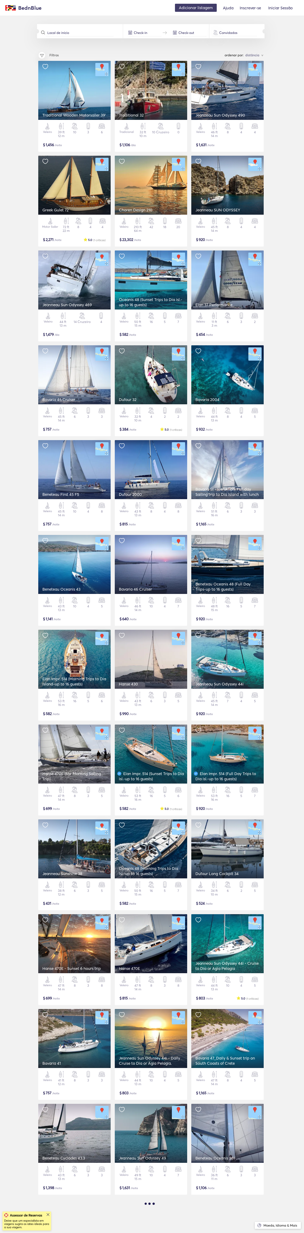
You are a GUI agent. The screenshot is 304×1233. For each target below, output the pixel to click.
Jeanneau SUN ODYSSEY (217, 209)
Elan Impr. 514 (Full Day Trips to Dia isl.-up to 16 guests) (225, 776)
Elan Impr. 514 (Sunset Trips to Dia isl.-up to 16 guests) (151, 776)
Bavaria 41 (51, 1063)
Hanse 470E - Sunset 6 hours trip (71, 968)
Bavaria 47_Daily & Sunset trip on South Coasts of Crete (225, 1061)
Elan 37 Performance (213, 304)
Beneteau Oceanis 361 (215, 1158)
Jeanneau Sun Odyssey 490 (220, 115)
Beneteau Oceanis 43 (61, 589)
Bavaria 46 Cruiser (135, 589)
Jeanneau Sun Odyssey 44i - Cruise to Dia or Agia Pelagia (227, 966)
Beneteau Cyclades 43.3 (63, 1158)
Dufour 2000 (130, 494)
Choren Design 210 (135, 209)
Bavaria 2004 (207, 399)
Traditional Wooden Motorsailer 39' (74, 115)
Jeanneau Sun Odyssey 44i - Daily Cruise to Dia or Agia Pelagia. (149, 1061)
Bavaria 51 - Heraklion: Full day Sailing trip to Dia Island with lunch (227, 492)
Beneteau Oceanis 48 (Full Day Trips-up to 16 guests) (223, 587)
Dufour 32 (127, 399)
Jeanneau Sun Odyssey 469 (67, 304)
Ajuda (228, 7)
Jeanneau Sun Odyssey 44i (219, 684)
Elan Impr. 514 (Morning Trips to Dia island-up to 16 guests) (74, 681)
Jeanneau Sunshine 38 (62, 873)
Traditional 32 (131, 115)
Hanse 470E (129, 968)
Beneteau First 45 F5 (60, 494)
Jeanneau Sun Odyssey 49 (142, 1158)
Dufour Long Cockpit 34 (217, 873)
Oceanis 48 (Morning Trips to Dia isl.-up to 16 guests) (148, 871)
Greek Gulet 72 (55, 209)
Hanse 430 (128, 684)
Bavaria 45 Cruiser (58, 399)
